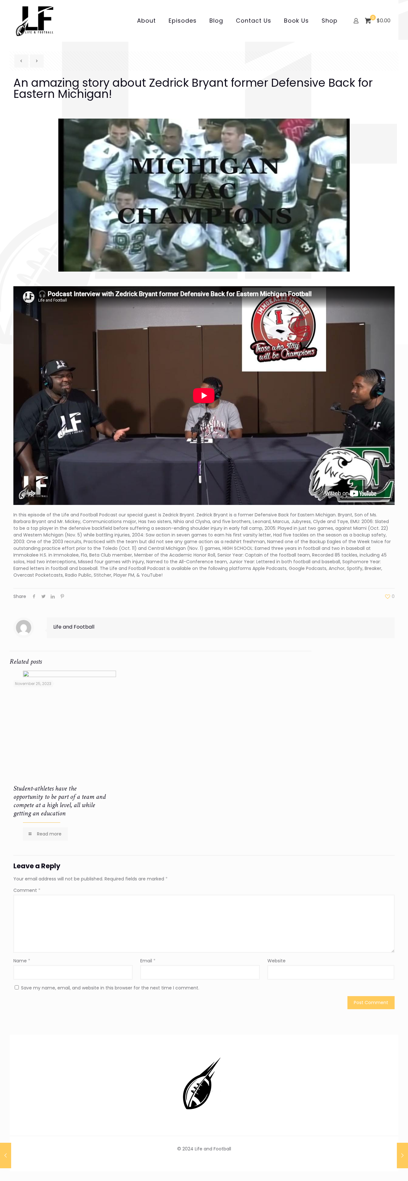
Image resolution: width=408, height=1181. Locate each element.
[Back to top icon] (377, 1168)
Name (21, 961)
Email (148, 961)
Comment (26, 890)
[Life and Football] (34, 20)
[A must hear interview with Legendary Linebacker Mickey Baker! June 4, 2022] (402, 1155)
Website (276, 961)
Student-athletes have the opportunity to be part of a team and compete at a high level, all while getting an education (59, 801)
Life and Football (73, 627)
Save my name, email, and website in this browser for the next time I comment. (110, 988)
